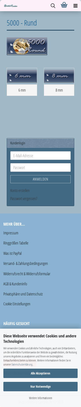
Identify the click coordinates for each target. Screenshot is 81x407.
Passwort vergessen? (23, 198)
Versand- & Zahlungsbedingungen (25, 263)
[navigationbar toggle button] (75, 5)
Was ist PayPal (12, 253)
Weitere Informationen (40, 398)
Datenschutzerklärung (21, 364)
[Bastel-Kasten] (9, 5)
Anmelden (40, 179)
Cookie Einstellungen (16, 303)
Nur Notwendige (40, 386)
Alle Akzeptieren (40, 373)
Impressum (10, 232)
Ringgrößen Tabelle (15, 243)
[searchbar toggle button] (52, 5)
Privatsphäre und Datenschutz (23, 294)
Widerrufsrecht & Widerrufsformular (26, 273)
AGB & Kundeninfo (15, 283)
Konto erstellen (20, 190)
